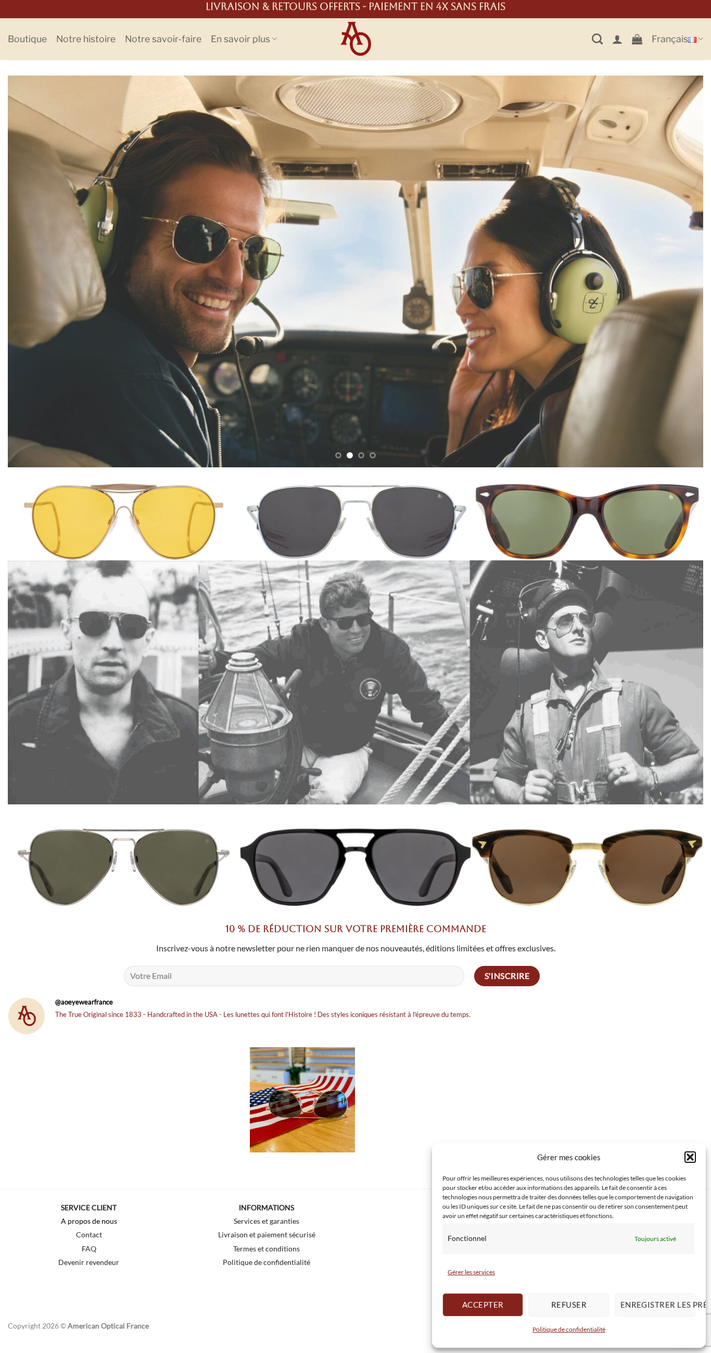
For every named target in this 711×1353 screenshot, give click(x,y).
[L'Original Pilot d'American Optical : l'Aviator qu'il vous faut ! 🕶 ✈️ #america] (418, 1099)
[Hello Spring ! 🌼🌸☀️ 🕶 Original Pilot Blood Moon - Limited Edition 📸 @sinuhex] (650, 1099)
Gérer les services (471, 1272)
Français (670, 38)
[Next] (676, 271)
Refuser (569, 1304)
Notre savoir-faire (163, 38)
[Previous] (35, 271)
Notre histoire (86, 38)
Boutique (27, 38)
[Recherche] (597, 39)
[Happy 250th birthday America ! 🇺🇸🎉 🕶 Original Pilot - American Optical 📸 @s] (302, 1099)
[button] (690, 1157)
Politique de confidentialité (568, 1329)
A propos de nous (89, 1221)
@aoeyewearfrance (84, 1002)
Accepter (483, 1304)
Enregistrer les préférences (657, 1304)
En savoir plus (240, 38)
